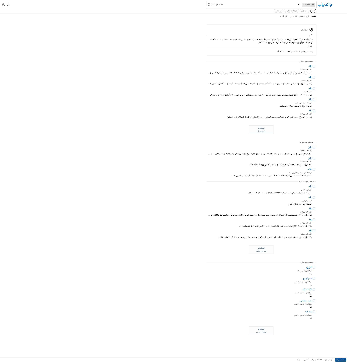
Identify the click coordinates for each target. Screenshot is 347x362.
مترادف (295, 10)
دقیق (308, 16)
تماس (306, 359)
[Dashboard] (3, 4)
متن (292, 16)
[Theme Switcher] (8, 5)
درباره (299, 359)
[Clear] (213, 4)
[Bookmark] (314, 66)
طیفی (287, 10)
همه (313, 10)
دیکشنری (304, 10)
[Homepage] (325, 5)
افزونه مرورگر (317, 359)
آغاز (287, 16)
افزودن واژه (329, 359)
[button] (208, 4)
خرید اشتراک (340, 359)
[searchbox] (262, 4)
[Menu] (313, 5)
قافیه (282, 16)
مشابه (301, 16)
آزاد (280, 10)
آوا (296, 16)
